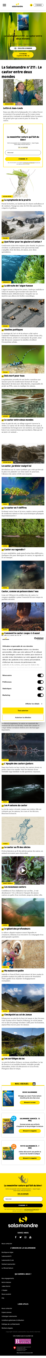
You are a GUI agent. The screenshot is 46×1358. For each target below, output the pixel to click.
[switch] (40, 682)
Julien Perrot (6, 1286)
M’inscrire (22, 159)
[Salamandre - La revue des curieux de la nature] (17, 5)
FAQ (3, 1298)
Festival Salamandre (8, 1264)
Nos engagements (8, 1278)
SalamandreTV (6, 1256)
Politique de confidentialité (11, 1324)
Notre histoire (6, 1282)
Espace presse (6, 1312)
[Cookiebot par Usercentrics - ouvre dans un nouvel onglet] (34, 638)
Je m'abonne (23, 55)
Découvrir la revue (30, 1102)
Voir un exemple (23, 147)
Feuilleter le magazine (25, 48)
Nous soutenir (6, 1294)
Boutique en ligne (7, 1252)
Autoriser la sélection (23, 717)
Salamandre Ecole (8, 1260)
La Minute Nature (7, 1268)
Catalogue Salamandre (9, 1316)
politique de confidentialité (28, 162)
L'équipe (4, 1290)
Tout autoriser (23, 710)
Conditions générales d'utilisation (13, 1320)
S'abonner (38, 5)
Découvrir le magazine (30, 1131)
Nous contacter (7, 1244)
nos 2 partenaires (16, 649)
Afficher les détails (32, 704)
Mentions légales (7, 1328)
